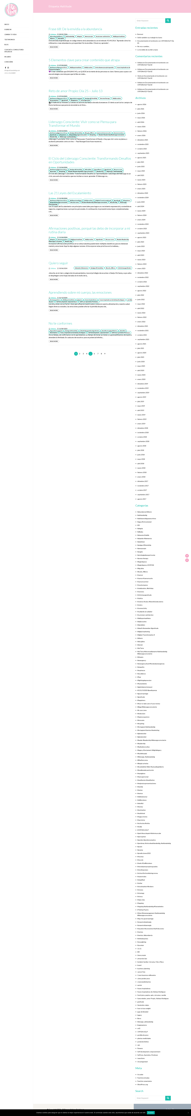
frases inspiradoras (91, 300)
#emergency (141, 660)
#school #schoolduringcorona (147, 873)
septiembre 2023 (143, 233)
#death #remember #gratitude (89, 331)
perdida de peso (142, 1035)
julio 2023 (140, 242)
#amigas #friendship (91, 98)
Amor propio (141, 955)
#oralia (139, 827)
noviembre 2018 (143, 432)
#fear (139, 677)
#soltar (139, 883)
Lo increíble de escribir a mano (147, 50)
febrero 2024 (141, 215)
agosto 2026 (141, 104)
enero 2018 (141, 477)
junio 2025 (141, 166)
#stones (140, 890)
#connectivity (142, 608)
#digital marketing (143, 631)
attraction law (142, 958)
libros (139, 1018)
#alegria (79, 36)
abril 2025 (140, 175)
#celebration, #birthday (145, 588)
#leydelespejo (142, 753)
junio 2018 (141, 455)
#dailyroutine (88, 67)
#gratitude (64, 100)
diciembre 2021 (142, 326)
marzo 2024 (141, 211)
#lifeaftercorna (142, 760)
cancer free (141, 972)
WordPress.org (142, 1084)
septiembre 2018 (143, 441)
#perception (141, 837)
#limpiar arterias (142, 763)
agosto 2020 (141, 353)
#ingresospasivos (143, 717)
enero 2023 (141, 268)
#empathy (140, 667)
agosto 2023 (141, 237)
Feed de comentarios (144, 1081)
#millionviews (142, 800)
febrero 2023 (141, 264)
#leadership (53, 137)
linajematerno (142, 1025)
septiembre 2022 (143, 286)
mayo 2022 (141, 304)
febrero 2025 (141, 184)
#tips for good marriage (145, 919)
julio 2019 (140, 401)
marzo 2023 (141, 259)
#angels (140, 552)
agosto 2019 (141, 397)
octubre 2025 (142, 149)
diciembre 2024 (142, 193)
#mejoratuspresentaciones (146, 783)
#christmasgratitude (124, 268)
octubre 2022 (142, 282)
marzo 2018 (141, 468)
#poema (140, 850)
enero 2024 (141, 220)
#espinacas (141, 670)
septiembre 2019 (143, 393)
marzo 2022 (141, 313)
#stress (79, 300)
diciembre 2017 (142, 481)
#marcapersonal (142, 777)
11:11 (139, 949)
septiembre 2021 (143, 339)
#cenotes (140, 592)
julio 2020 (140, 357)
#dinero (52, 38)
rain (138, 1045)
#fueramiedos (54, 100)
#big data (140, 568)
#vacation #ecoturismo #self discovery (150, 929)
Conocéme (8, 62)
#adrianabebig (70, 36)
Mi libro (7, 57)
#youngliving (141, 942)
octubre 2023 (142, 228)
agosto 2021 (141, 344)
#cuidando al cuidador (144, 612)
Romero (140, 1048)
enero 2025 (141, 189)
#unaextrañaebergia (144, 922)
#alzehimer (141, 542)
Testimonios (9, 39)
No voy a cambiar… (143, 46)
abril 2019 (140, 410)
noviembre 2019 (143, 388)
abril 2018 (140, 463)
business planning (143, 968)
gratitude (140, 1002)
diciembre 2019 (142, 384)
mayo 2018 (141, 459)
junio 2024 (141, 202)
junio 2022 (141, 299)
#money (140, 807)
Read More (54, 47)
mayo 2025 (141, 171)
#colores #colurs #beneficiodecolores (150, 602)
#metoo (140, 793)
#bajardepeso (142, 562)
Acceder (140, 1074)
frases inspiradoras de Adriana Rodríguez (112, 300)
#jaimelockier (141, 733)
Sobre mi (7, 29)
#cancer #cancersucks (104, 133)
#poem (139, 847)
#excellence (98, 169)
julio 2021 (140, 348)
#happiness (74, 100)
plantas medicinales (144, 1038)
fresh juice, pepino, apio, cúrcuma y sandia (151, 995)
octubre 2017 (142, 490)
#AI (138, 525)
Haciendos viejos (143, 1005)
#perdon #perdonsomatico (146, 840)
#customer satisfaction (103, 36)
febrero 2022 (141, 317)
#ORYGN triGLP (143, 830)
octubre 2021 (142, 335)
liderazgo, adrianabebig (145, 1022)
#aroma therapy (105, 98)
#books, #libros (90, 133)
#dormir (140, 645)
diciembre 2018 (142, 428)
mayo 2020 (141, 366)
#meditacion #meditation (109, 331)
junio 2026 (141, 113)
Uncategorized (85, 100)
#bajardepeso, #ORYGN (145, 565)
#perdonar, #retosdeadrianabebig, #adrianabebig (154, 843)
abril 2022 (140, 308)
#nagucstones (142, 817)
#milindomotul (142, 797)
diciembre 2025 (142, 140)
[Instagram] (187, 560)
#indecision (141, 714)
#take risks (141, 900)
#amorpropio (89, 36)
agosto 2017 (141, 499)
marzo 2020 (141, 375)
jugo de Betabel (142, 1012)
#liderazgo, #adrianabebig (68, 137)
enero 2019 (141, 424)
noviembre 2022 (143, 277)
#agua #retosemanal (76, 98)
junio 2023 (141, 246)
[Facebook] (187, 556)
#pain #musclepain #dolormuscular (149, 833)
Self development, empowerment (66, 302)
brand (139, 965)
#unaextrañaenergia (144, 925)
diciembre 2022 (142, 273)
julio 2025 (140, 162)
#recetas (140, 857)
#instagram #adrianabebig (146, 727)
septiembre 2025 (143, 153)
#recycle (140, 860)
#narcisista (141, 820)
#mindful (122, 331)
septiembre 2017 (143, 494)
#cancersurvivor (119, 133)
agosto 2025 (141, 158)
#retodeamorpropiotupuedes (104, 67)
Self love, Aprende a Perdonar (89, 302)
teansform (141, 1058)
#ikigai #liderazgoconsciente (78, 135)
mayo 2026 (141, 118)
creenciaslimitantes (144, 982)
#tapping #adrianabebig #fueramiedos (150, 906)
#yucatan (140, 945)
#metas (140, 790)
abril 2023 (140, 255)
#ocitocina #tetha (143, 823)
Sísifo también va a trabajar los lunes (149, 37)
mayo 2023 (141, 251)
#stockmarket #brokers (145, 886)
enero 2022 (141, 322)
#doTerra (140, 648)
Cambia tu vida (10, 34)
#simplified (141, 880)
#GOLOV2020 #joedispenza (147, 690)
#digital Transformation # (103, 200)
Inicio (6, 24)
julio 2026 (140, 109)
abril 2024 (140, 206)
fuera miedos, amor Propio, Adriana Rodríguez (153, 998)
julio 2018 (140, 450)
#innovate (53, 171)
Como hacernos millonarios (146, 975)
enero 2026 (141, 135)
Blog (6, 44)
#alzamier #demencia (81, 268)
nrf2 (138, 1028)
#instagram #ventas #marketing (148, 730)
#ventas (140, 932)
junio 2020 (141, 361)
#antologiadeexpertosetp (146, 555)
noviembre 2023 (143, 224)
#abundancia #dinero (56, 36)
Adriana (53, 34)
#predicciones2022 (144, 853)
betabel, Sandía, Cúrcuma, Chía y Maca (150, 962)
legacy (139, 1015)
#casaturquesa (142, 585)
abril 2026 (140, 122)
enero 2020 (141, 379)
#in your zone (118, 169)
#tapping (140, 903)
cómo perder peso (143, 978)
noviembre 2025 (143, 144)
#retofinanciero (142, 870)
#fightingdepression (144, 680)
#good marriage (142, 694)
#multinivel (141, 813)
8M (138, 952)
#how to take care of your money (148, 704)
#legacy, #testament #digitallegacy (149, 750)
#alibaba (140, 532)
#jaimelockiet (141, 737)
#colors (139, 605)
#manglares (141, 773)
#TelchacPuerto (143, 910)
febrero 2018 (141, 472)
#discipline (61, 38)
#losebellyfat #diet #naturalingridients (150, 767)
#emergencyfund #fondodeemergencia (150, 664)
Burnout (140, 34)
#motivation (53, 333)
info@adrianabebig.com (12, 70)
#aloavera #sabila (143, 535)
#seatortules (141, 876)
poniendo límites (143, 1042)
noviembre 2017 (143, 486)
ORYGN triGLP (142, 1032)
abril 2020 (140, 370)
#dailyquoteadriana (119, 36)
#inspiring (93, 135)
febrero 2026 (141, 131)
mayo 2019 (141, 406)
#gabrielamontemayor (144, 687)
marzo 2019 (141, 415)
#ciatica (140, 598)
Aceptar (151, 1112)
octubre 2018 (142, 437)
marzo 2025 (141, 180)
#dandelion (141, 625)
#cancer (140, 575)
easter (139, 985)
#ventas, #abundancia (144, 935)
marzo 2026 (141, 126)
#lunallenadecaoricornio (145, 770)
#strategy (140, 893)
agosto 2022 (141, 291)
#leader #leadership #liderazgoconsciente (111, 135)
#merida (140, 787)
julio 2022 (140, 295)
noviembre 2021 (143, 330)
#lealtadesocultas (143, 747)
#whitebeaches (142, 939)
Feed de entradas (143, 1078)
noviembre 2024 (143, 197)
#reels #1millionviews (144, 863)
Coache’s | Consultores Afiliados (14, 51)
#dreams (140, 657)
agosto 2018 (141, 446)
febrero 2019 (141, 419)
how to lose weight (144, 1008)
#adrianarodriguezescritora (58, 67)
